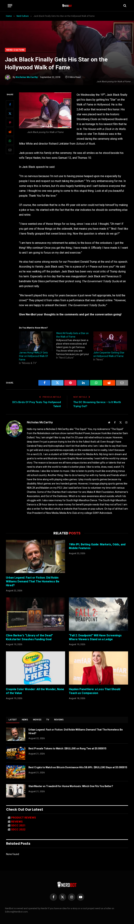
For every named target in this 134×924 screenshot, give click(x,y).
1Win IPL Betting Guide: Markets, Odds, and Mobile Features (97, 546)
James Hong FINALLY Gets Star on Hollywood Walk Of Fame (33, 356)
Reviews (59, 719)
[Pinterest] (10, 123)
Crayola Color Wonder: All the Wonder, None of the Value (35, 691)
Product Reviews (23, 817)
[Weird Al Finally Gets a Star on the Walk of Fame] (74, 345)
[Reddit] (10, 132)
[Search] (124, 6)
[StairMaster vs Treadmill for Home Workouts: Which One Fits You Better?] (15, 790)
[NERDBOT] (67, 5)
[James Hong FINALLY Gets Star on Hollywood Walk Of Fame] (36, 341)
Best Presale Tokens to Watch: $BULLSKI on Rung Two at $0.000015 (67, 748)
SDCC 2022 (18, 829)
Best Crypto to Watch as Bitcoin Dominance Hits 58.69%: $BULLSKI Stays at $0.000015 (77, 767)
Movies (37, 719)
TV (47, 719)
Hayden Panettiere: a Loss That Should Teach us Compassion (94, 691)
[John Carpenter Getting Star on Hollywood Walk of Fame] (110, 341)
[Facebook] (10, 104)
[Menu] (10, 6)
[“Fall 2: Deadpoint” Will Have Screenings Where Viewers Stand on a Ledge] (98, 614)
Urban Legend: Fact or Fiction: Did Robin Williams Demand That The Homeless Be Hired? (32, 581)
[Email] (10, 150)
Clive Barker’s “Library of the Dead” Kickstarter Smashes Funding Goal (29, 637)
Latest (13, 719)
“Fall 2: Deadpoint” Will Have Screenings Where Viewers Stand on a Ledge (95, 637)
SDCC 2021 (18, 825)
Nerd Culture (15, 50)
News (25, 719)
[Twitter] (10, 113)
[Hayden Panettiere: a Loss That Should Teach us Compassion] (98, 668)
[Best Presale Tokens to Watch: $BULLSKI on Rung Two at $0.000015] (15, 753)
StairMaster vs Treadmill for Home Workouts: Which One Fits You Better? (70, 786)
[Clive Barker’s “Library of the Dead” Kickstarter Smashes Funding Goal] (35, 614)
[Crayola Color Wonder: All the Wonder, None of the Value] (35, 668)
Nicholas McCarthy (27, 77)
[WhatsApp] (10, 141)
